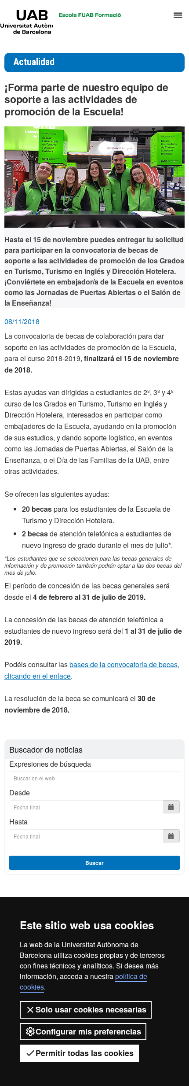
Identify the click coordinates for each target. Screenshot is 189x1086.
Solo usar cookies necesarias (91, 1009)
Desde (19, 792)
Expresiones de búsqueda (50, 764)
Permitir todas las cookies (85, 1053)
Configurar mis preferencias (88, 1031)
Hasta (18, 821)
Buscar (94, 863)
